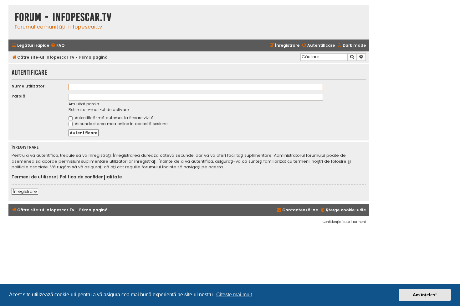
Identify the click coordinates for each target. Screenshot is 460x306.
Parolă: (19, 96)
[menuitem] (57, 45)
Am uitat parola (84, 104)
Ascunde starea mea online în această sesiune (120, 123)
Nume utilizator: (29, 86)
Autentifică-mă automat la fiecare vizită (114, 117)
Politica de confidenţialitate (91, 177)
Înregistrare (25, 191)
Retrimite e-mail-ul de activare (99, 109)
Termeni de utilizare (34, 177)
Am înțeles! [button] (425, 294)
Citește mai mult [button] (234, 294)
